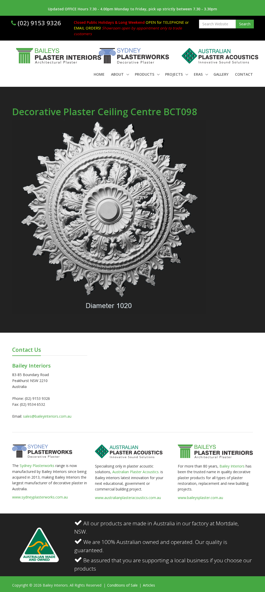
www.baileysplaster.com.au (200, 497)
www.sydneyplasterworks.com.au (40, 497)
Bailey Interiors (232, 466)
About (118, 74)
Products (145, 74)
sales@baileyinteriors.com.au (47, 416)
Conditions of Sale (123, 585)
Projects (174, 74)
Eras (199, 74)
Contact (244, 74)
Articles (149, 585)
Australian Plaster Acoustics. (135, 471)
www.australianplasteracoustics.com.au (128, 497)
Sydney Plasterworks (37, 465)
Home (99, 74)
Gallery (221, 74)
